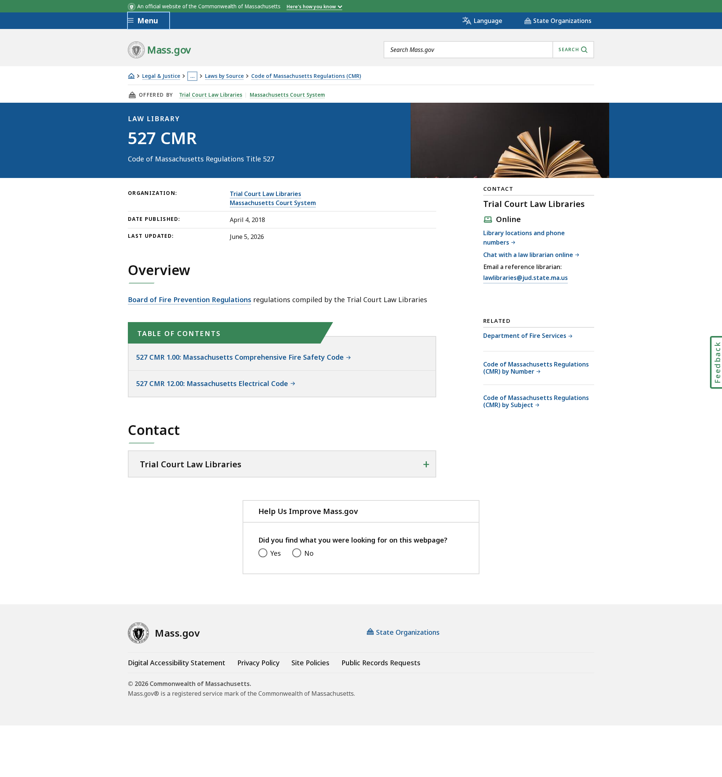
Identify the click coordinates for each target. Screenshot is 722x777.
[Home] (131, 76)
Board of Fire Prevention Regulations (189, 299)
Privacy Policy (258, 662)
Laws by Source (224, 76)
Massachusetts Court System (287, 94)
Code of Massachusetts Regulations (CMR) (306, 76)
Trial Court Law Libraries (210, 94)
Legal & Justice (161, 76)
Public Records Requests (380, 662)
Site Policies (310, 662)
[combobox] (489, 49)
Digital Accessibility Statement (176, 662)
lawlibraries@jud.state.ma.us (525, 278)
